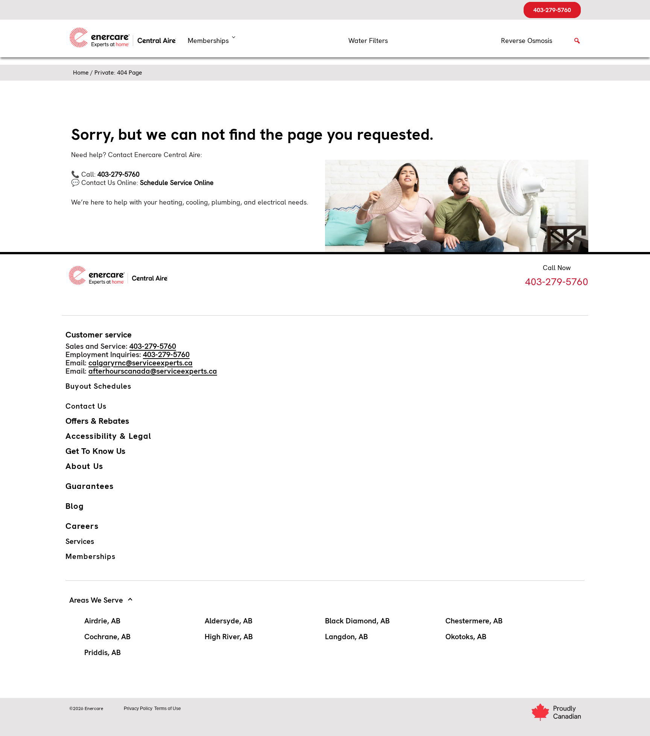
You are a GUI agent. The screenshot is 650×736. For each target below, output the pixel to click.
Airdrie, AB (102, 621)
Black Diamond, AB (357, 621)
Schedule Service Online (177, 182)
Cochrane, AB (107, 636)
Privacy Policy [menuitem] (138, 708)
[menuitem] (368, 41)
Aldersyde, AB (228, 621)
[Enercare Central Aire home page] (125, 38)
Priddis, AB (102, 652)
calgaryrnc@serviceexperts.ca (140, 363)
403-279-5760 (552, 10)
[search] (577, 43)
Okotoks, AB (465, 636)
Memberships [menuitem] (208, 41)
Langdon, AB (346, 636)
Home (81, 72)
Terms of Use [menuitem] (167, 708)
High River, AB (229, 636)
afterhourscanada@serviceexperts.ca (152, 371)
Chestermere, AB (474, 621)
